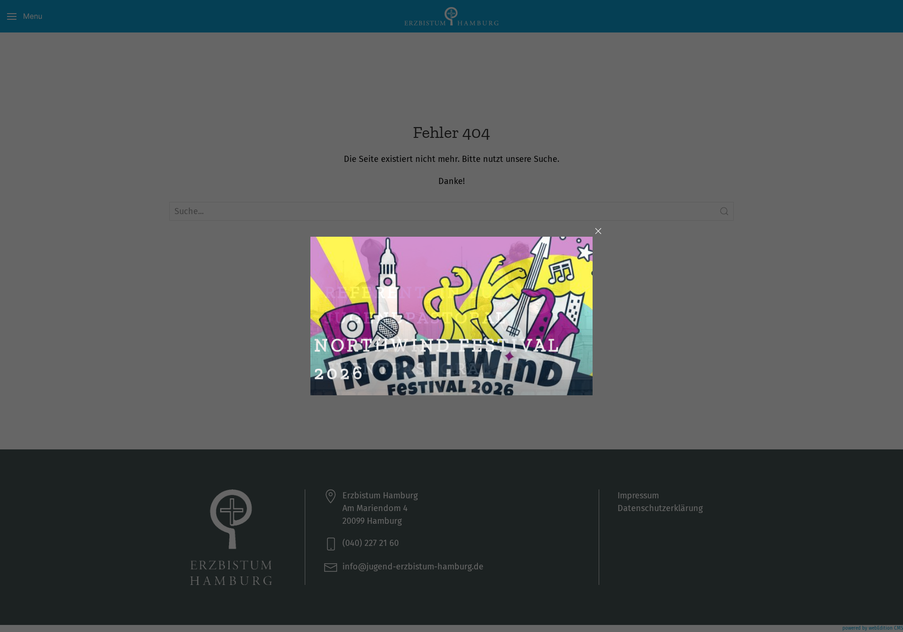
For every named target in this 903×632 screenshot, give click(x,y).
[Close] (598, 231)
